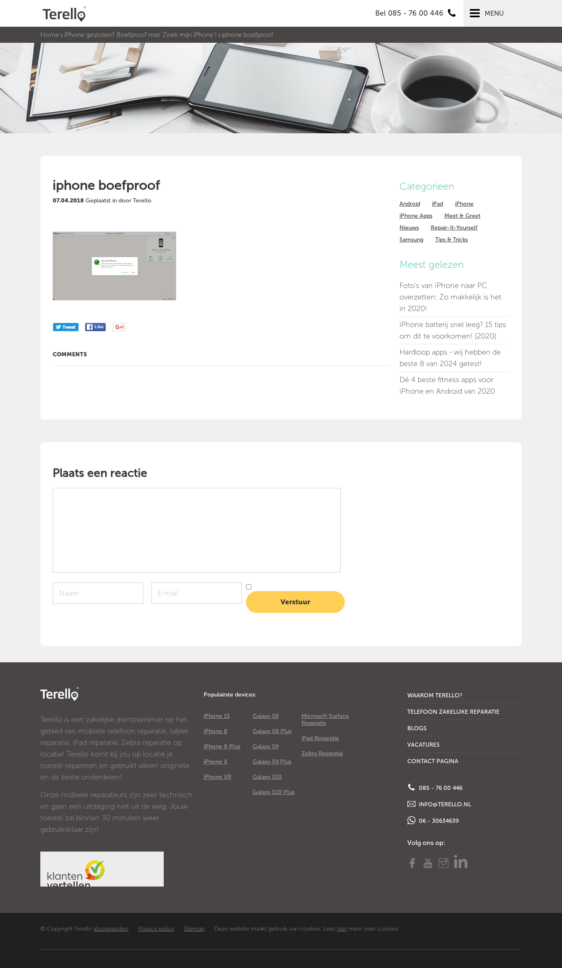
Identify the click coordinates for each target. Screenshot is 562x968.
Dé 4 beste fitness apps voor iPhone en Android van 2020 (447, 385)
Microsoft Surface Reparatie (325, 720)
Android (409, 203)
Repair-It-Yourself (454, 227)
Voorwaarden (110, 928)
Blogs (417, 728)
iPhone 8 (216, 731)
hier (342, 928)
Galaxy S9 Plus (272, 761)
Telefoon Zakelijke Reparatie (453, 711)
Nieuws (409, 227)
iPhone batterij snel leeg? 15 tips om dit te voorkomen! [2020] (452, 330)
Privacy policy (156, 928)
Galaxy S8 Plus (272, 731)
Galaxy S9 (266, 746)
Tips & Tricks (451, 239)
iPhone (464, 203)
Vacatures (423, 744)
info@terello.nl (444, 804)
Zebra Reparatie (322, 753)
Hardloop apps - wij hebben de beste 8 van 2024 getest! (450, 358)
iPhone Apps (415, 215)
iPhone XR (217, 776)
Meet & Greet (462, 215)
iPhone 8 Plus (222, 746)
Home (49, 35)
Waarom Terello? (434, 695)
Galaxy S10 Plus (274, 792)
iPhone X (216, 761)
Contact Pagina (432, 761)
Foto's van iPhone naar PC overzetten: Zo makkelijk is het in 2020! (450, 297)
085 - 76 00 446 (439, 788)
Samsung (411, 239)
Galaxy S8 (266, 716)
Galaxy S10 (267, 776)
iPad (437, 203)
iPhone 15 (217, 716)
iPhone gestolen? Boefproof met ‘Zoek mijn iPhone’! (140, 35)
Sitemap (194, 928)
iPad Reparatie (320, 738)
